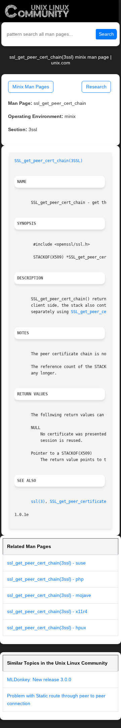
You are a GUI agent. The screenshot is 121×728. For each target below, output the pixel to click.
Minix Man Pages (30, 86)
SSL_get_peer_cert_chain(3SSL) (48, 160)
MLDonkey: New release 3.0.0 (39, 679)
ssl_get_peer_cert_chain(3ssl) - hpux (46, 627)
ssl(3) (38, 501)
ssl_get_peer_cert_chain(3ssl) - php (45, 579)
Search (106, 34)
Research (96, 86)
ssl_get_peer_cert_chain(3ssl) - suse (46, 563)
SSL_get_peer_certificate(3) (81, 501)
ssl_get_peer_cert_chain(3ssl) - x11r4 (47, 611)
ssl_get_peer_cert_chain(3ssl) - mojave (49, 595)
